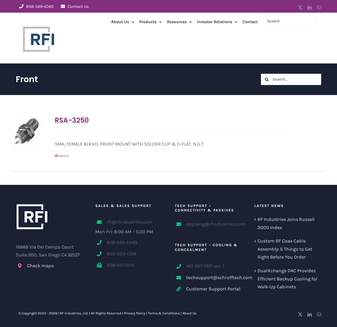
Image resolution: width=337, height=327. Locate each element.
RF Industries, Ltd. (74, 313)
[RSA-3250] (26, 132)
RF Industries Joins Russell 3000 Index (286, 223)
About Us (189, 313)
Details (63, 156)
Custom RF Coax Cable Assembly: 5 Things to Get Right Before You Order (284, 249)
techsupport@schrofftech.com (214, 277)
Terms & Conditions (164, 313)
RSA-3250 (72, 120)
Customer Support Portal (213, 289)
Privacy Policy (134, 313)
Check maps (40, 266)
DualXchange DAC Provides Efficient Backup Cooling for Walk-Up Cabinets (287, 279)
